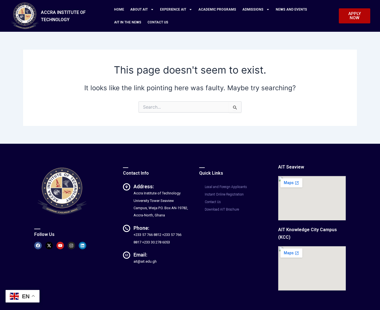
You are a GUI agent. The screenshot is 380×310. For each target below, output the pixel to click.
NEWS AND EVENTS (291, 9)
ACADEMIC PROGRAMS (217, 9)
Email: (140, 255)
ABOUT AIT (139, 9)
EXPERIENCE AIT (173, 9)
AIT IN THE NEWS (127, 22)
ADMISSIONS (252, 9)
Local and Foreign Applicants (226, 187)
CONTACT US (157, 22)
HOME (119, 9)
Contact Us (213, 202)
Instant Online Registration (224, 194)
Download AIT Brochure (222, 209)
